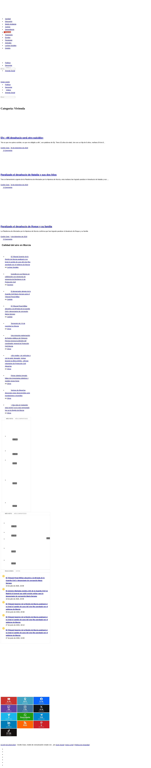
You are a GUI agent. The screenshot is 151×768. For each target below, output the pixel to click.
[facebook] (5, 749)
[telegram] (5, 757)
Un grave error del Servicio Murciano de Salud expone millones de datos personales (20, 431)
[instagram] (5, 752)
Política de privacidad (82, 745)
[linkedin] (5, 754)
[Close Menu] (2, 80)
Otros (9, 329)
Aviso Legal (69, 745)
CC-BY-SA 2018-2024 (8, 745)
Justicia (9, 299)
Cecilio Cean (5, 148)
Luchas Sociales (12, 267)
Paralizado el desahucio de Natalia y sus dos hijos (29, 174)
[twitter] (5, 762)
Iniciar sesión (5, 82)
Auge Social (60, 745)
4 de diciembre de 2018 (19, 236)
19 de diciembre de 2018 (19, 185)
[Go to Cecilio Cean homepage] (12, 58)
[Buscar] (2, 79)
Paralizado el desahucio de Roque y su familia (26, 226)
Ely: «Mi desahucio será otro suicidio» (22, 137)
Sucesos (10, 285)
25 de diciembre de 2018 (19, 148)
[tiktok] (5, 760)
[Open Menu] (2, 57)
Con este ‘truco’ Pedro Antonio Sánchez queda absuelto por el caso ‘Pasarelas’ (21, 447)
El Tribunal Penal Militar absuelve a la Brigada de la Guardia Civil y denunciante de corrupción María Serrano (25, 580)
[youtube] (5, 765)
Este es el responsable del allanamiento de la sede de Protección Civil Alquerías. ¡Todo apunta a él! (21, 473)
